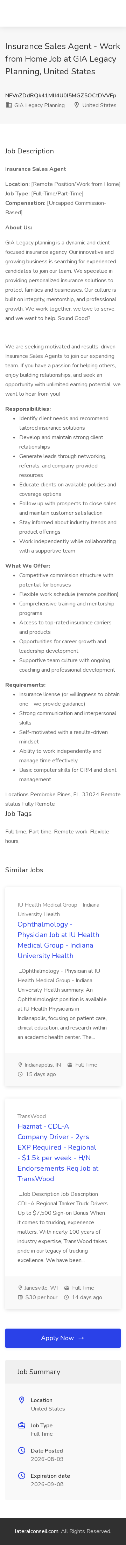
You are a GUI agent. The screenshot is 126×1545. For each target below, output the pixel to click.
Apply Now (58, 1338)
